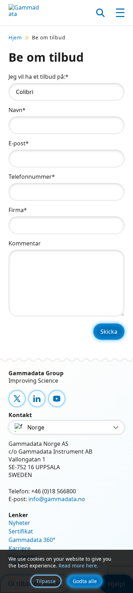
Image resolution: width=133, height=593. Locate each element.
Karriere (20, 548)
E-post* (19, 143)
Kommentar (25, 243)
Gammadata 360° (32, 540)
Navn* (17, 109)
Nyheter (19, 523)
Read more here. (78, 565)
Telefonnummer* (32, 176)
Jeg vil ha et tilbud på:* (38, 76)
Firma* (18, 210)
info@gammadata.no (56, 499)
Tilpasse (46, 581)
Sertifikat (21, 531)
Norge (35, 427)
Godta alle (85, 581)
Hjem (15, 37)
